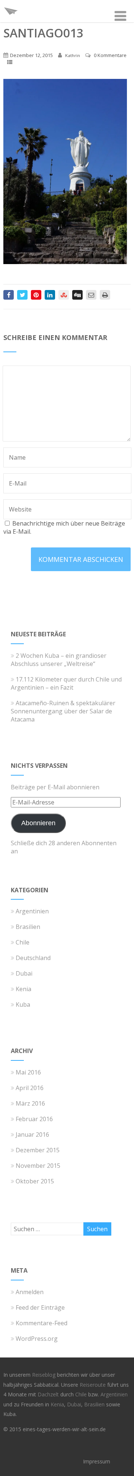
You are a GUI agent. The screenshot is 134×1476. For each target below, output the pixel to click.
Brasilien (28, 927)
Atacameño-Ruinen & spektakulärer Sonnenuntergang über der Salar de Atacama (63, 711)
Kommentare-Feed (41, 1323)
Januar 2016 (32, 1134)
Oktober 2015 (35, 1181)
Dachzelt (49, 1394)
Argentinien (32, 911)
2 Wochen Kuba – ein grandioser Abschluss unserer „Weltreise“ (58, 660)
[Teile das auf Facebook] (8, 295)
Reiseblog (44, 1374)
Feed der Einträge (40, 1307)
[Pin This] (36, 295)
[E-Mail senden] (91, 295)
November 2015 (38, 1166)
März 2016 (30, 1103)
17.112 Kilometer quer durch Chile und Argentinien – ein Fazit (66, 683)
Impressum (96, 1461)
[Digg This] (77, 295)
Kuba (23, 1004)
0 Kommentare (110, 55)
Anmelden (30, 1292)
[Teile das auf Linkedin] (50, 295)
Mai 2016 (28, 1072)
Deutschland (33, 958)
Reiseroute (93, 1384)
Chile (22, 942)
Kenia (23, 989)
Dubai (24, 973)
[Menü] (120, 16)
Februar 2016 (34, 1119)
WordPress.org (37, 1339)
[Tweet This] (22, 295)
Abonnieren (38, 823)
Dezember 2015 (38, 1150)
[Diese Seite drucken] (105, 295)
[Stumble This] (63, 295)
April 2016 (30, 1088)
